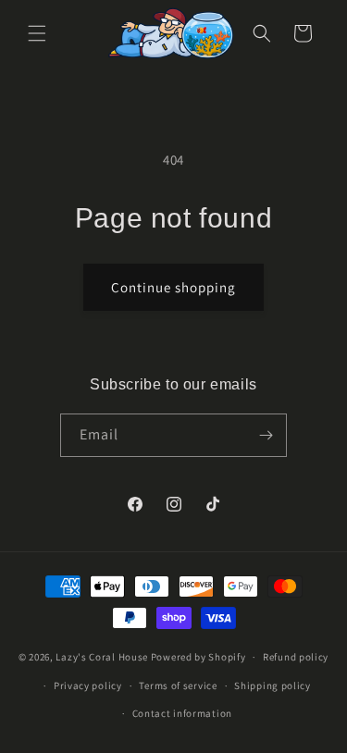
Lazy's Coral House (102, 656)
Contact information (182, 713)
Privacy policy (88, 685)
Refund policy (295, 656)
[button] (37, 33)
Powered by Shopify (198, 656)
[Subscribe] (265, 435)
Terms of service (178, 685)
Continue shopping (173, 287)
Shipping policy (272, 685)
